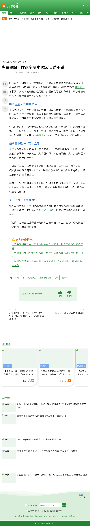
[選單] (87, 6)
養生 (12, 12)
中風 (20, 143)
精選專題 (38, 516)
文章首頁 (63, 516)
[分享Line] (5, 92)
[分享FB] (5, 84)
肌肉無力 (79, 87)
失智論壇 (22, 12)
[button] (87, 13)
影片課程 (7, 365)
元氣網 (8, 62)
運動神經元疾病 (45, 209)
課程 (56, 12)
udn (3, 62)
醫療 (32, 12)
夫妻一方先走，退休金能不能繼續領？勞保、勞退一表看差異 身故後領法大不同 (41, 19)
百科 (40, 12)
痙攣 (17, 104)
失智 (74, 12)
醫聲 (82, 12)
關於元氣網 (18, 516)
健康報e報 (32, 505)
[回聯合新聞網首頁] (4, 6)
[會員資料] (83, 6)
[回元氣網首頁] (12, 5)
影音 (48, 12)
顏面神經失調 (38, 135)
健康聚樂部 (29, 516)
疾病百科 (47, 516)
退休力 (65, 12)
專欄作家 (72, 516)
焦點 (4, 12)
